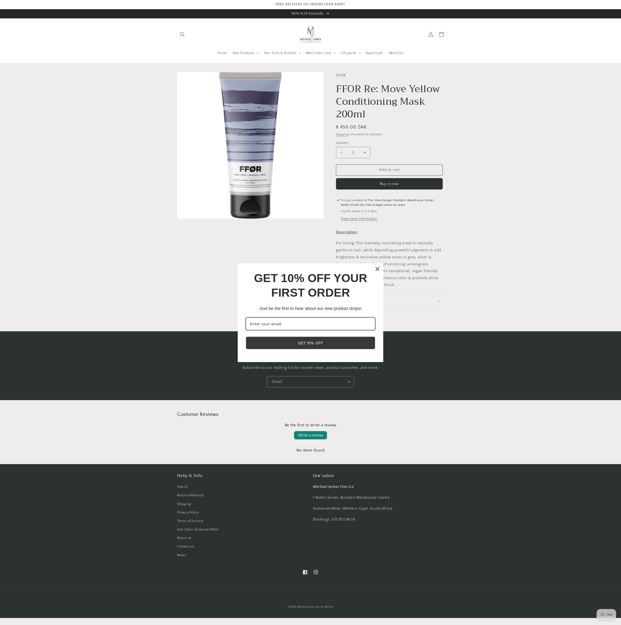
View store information (359, 219)
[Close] (377, 269)
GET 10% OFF (310, 342)
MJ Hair (329, 607)
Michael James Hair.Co (310, 607)
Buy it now (389, 184)
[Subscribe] (348, 382)
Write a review (310, 435)
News (181, 555)
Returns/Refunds (190, 495)
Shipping (342, 134)
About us (184, 538)
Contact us (185, 546)
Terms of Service (190, 521)
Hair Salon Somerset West (197, 529)
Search (182, 487)
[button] (182, 34)
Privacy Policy (188, 512)
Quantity (342, 142)
